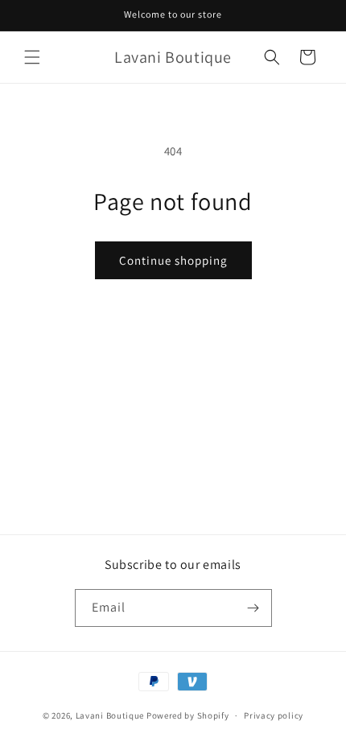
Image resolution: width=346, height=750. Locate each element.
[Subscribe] (253, 608)
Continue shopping (173, 260)
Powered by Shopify (187, 715)
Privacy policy (273, 715)
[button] (32, 57)
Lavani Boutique (110, 715)
